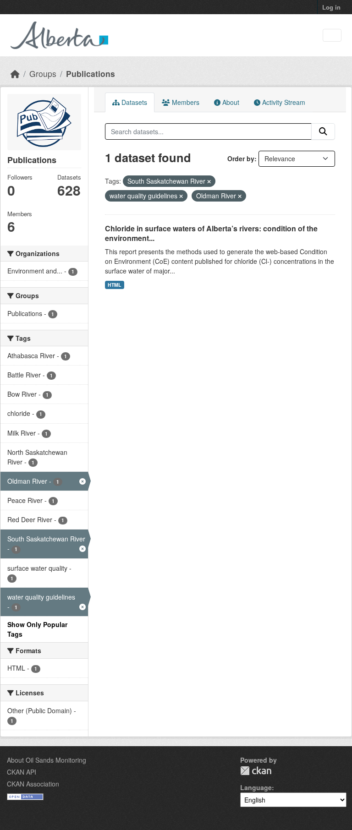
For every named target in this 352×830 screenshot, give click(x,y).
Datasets (133, 102)
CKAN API (21, 771)
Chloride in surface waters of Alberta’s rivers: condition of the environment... (211, 233)
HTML (114, 284)
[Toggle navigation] (332, 35)
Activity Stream (282, 102)
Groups (42, 73)
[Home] (15, 73)
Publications (90, 73)
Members (184, 102)
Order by (240, 158)
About (229, 102)
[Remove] (209, 181)
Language (256, 787)
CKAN (255, 770)
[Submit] (323, 131)
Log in (331, 7)
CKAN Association (33, 783)
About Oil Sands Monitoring (46, 759)
